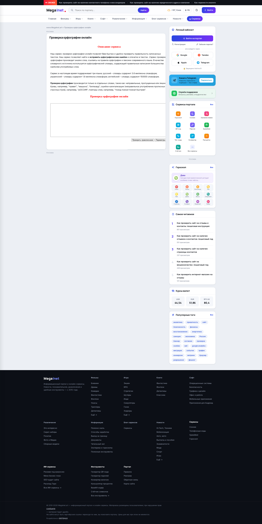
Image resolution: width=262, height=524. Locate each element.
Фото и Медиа (50, 440)
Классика (161, 395)
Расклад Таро (50, 484)
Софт (102, 18)
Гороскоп (193, 439)
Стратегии (128, 391)
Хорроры (128, 411)
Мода (159, 448)
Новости (177, 18)
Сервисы (195, 18)
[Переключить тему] (197, 10)
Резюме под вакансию (54, 472)
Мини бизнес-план (52, 476)
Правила (128, 472)
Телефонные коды (197, 431)
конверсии (178, 355)
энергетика (197, 332)
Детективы (96, 411)
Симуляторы (129, 403)
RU (188, 10)
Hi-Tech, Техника (164, 428)
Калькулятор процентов (102, 484)
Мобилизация (163, 432)
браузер (202, 355)
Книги (90, 18)
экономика (190, 336)
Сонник (192, 427)
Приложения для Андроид (201, 403)
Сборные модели (51, 444)
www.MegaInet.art (54, 27)
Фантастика (96, 395)
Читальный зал (98, 444)
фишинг (192, 360)
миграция (177, 350)
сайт (204, 322)
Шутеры (127, 395)
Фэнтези (95, 399)
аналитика (177, 322)
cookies (176, 346)
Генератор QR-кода (100, 472)
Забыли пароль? (206, 44)
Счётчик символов (99, 492)
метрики (191, 355)
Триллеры (95, 407)
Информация (138, 18)
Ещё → (94, 415)
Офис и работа (196, 395)
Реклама (128, 476)
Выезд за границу (99, 436)
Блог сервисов (159, 18)
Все (211, 104)
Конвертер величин (100, 480)
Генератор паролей (100, 476)
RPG (126, 387)
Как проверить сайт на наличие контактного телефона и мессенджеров (92, 3)
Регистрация (180, 44)
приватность (192, 322)
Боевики (95, 383)
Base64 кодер (97, 488)
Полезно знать (97, 428)
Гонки (126, 407)
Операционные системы (200, 383)
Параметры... (161, 140)
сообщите (50, 508)
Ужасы (94, 403)
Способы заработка (100, 432)
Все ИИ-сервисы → (52, 488)
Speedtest (193, 435)
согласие (188, 341)
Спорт (159, 452)
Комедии (95, 391)
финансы (194, 327)
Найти (143, 10)
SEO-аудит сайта (51, 480)
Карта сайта (129, 484)
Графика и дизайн (197, 391)
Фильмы (65, 18)
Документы (96, 440)
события (190, 350)
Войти (210, 10)
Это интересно (50, 428)
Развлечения (118, 18)
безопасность (179, 327)
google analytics (199, 346)
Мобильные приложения (200, 399)
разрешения (178, 360)
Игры (78, 18)
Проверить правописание (142, 140)
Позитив (47, 436)
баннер (176, 341)
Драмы (94, 387)
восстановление (180, 332)
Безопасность (195, 387)
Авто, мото (161, 436)
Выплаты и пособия (165, 440)
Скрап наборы (50, 432)
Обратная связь (131, 480)
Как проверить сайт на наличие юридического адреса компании (160, 3)
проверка (201, 341)
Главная (52, 18)
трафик (202, 350)
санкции (177, 336)
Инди (126, 399)
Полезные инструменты (102, 452)
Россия (203, 336)
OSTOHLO (63, 518)
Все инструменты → (100, 495)
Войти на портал (194, 38)
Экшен (127, 383)
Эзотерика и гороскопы (101, 448)
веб (185, 346)
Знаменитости (163, 444)
